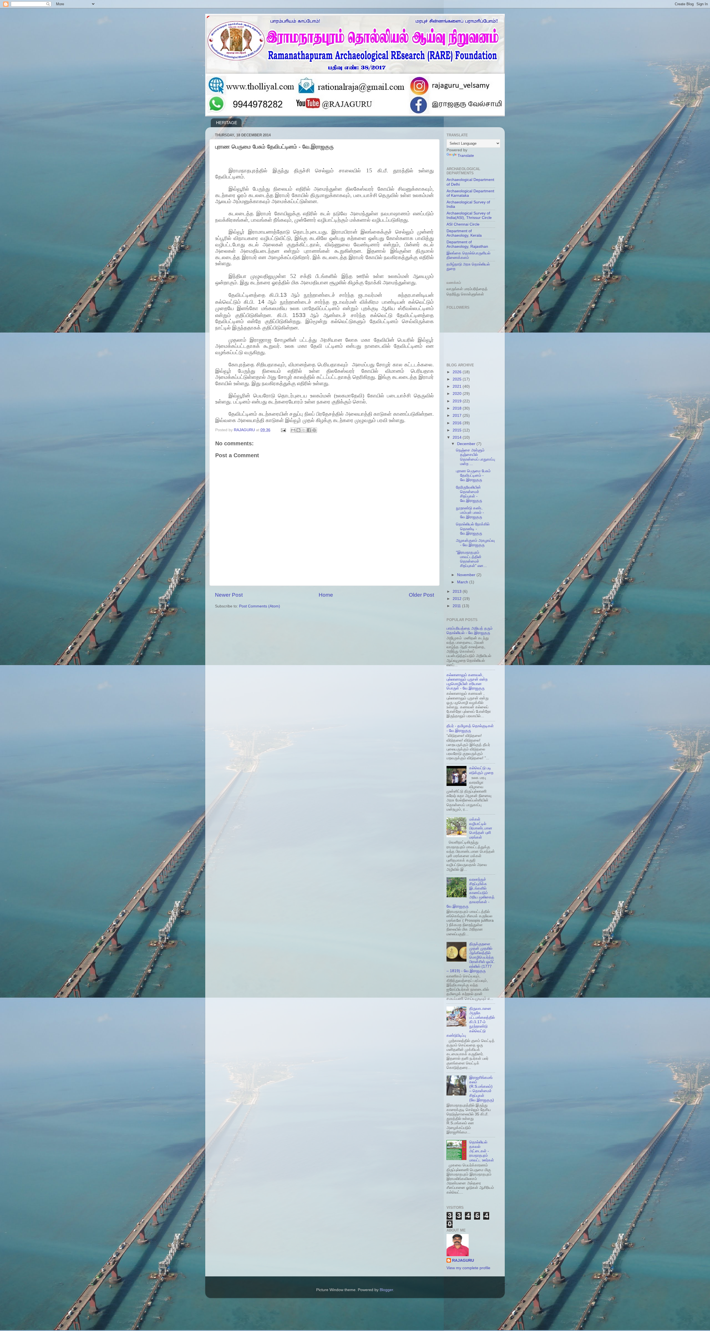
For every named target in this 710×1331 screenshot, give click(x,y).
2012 (458, 599)
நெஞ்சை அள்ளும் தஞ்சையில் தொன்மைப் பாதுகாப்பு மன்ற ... (475, 457)
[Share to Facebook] (309, 430)
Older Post (421, 595)
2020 (458, 394)
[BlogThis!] (298, 430)
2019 (458, 401)
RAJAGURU (463, 1260)
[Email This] (293, 430)
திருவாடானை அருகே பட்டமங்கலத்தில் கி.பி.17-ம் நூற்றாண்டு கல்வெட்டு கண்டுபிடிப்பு (471, 1022)
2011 (457, 606)
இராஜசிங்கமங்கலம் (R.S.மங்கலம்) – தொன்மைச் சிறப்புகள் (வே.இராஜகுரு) (481, 1088)
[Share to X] (303, 430)
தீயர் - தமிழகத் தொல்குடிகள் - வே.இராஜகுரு (470, 728)
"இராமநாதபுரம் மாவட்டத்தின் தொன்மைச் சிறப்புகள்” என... (471, 559)
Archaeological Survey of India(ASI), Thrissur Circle (469, 215)
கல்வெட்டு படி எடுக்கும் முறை (481, 770)
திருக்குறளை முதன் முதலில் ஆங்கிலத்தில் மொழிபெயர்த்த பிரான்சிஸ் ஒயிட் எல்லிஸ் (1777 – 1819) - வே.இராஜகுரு (471, 957)
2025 (458, 379)
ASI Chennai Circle (463, 224)
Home (326, 595)
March (463, 582)
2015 (458, 430)
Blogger (386, 1290)
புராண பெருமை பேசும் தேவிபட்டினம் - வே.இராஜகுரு (473, 475)
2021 (458, 386)
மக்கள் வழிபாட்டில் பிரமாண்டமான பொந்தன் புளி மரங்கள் (480, 828)
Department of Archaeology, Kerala (464, 233)
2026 (458, 372)
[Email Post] (283, 430)
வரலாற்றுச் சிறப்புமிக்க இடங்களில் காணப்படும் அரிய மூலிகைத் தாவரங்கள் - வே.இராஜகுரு (471, 892)
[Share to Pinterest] (314, 430)
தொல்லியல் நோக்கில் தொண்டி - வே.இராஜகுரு (473, 528)
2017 (458, 415)
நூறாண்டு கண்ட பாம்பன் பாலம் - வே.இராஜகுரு (470, 512)
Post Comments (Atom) (259, 606)
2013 (458, 591)
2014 (458, 437)
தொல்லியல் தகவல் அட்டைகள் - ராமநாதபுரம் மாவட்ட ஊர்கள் (481, 1151)
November (466, 575)
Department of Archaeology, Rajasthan (467, 244)
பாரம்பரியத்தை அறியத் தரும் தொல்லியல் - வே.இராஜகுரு (470, 630)
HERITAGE (226, 122)
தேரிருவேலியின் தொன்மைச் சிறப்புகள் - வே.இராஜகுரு (469, 494)
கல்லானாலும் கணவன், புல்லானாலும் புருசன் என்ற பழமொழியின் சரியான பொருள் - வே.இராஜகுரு (467, 682)
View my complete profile (468, 1268)
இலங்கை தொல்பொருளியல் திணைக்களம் (468, 255)
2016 (458, 423)
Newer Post (229, 595)
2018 (458, 408)
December (466, 444)
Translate (466, 156)
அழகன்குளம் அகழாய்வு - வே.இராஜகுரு (475, 542)
